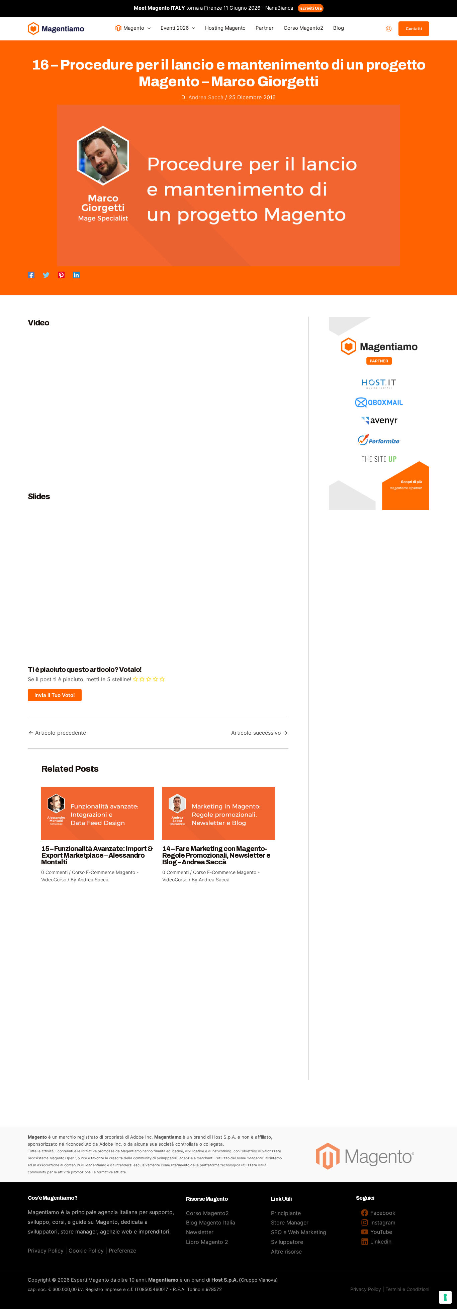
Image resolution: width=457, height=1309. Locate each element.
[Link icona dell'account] (389, 29)
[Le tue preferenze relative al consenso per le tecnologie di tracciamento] (445, 1297)
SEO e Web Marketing (298, 1232)
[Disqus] (158, 985)
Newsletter (199, 1232)
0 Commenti (54, 872)
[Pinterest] (61, 274)
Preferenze (122, 1250)
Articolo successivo (259, 732)
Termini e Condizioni (407, 1289)
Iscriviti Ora (310, 8)
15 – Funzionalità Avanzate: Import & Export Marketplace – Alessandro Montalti (97, 855)
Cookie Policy (86, 1250)
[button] (147, 27)
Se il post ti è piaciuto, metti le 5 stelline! (79, 679)
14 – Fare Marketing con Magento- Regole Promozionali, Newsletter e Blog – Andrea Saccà (216, 855)
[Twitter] (46, 274)
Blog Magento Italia (210, 1222)
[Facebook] (31, 274)
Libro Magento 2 (207, 1242)
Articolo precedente (57, 732)
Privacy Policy (46, 1250)
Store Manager (289, 1222)
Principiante (286, 1213)
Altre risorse (286, 1251)
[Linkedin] (76, 274)
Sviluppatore (287, 1242)
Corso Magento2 (207, 1213)
